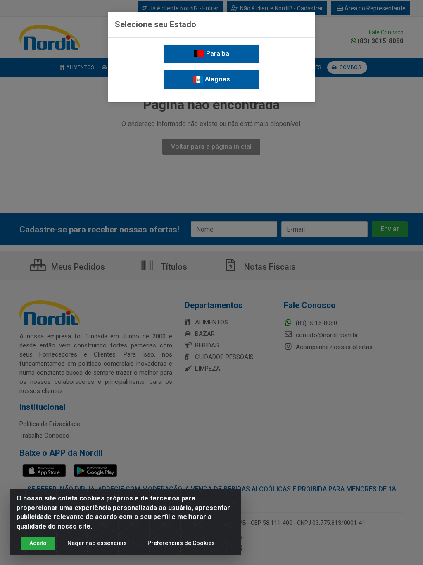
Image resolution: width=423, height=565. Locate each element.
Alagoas (216, 79)
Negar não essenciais (97, 543)
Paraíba (216, 53)
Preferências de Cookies (181, 543)
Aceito (38, 543)
